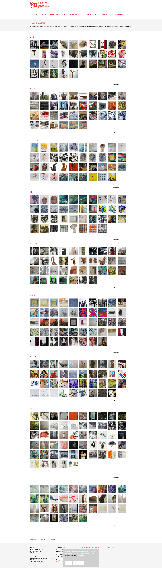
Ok (68, 563)
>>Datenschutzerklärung (90, 547)
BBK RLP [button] (105, 14)
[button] (131, 5)
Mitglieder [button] (91, 14)
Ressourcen (120, 14)
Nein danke (78, 563)
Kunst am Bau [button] (75, 14)
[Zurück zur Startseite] (40, 5)
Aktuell (34, 14)
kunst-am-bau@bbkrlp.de (63, 561)
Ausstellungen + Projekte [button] (52, 14)
